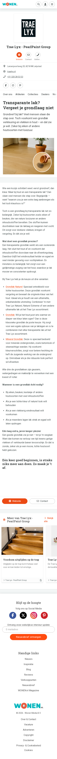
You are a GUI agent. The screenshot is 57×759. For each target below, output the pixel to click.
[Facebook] (12, 615)
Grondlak (10, 315)
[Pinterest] (44, 615)
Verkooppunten (28, 680)
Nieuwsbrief (28, 685)
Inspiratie (28, 664)
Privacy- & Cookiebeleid (28, 745)
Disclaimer (28, 740)
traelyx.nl (11, 71)
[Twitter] (23, 615)
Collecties (33, 94)
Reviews (28, 674)
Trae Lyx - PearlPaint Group (16, 580)
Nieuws (28, 659)
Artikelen (20, 94)
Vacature (28, 724)
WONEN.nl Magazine (28, 690)
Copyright (28, 735)
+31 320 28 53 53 (15, 77)
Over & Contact (28, 719)
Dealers (45, 94)
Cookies (28, 750)
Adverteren (28, 729)
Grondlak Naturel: (14, 286)
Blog (28, 669)
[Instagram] (33, 615)
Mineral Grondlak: (14, 339)
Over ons (7, 94)
